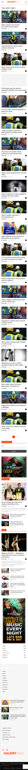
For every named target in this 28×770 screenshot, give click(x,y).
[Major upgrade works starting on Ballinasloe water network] (14, 228)
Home (2, 5)
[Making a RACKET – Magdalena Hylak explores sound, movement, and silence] (14, 542)
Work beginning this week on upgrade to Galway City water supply (13, 89)
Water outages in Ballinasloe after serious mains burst (13, 300)
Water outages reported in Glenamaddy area (10, 216)
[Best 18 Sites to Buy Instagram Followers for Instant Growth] (5, 702)
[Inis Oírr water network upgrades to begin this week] (14, 101)
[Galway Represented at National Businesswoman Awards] (5, 516)
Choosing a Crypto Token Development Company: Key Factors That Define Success (17, 523)
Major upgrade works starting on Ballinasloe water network (12, 237)
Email (2, 445)
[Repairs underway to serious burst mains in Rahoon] (14, 270)
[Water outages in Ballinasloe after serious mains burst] (14, 291)
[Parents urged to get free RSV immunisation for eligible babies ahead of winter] (5, 585)
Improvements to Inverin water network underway (11, 47)
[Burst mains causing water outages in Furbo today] (14, 334)
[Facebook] (3, 750)
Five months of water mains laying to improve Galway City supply (13, 258)
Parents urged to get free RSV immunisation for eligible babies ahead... (17, 585)
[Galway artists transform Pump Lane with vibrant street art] (5, 592)
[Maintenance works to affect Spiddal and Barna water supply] (14, 355)
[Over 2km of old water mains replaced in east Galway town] (14, 144)
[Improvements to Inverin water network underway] (14, 38)
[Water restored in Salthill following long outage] (14, 418)
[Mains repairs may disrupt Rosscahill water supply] (14, 17)
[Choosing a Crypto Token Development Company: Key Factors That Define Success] (5, 523)
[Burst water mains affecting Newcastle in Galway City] (14, 376)
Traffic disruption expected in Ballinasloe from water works (11, 131)
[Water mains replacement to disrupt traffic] (14, 165)
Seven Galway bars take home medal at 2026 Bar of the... (11, 503)
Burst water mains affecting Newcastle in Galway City (11, 385)
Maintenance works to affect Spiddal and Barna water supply (12, 364)
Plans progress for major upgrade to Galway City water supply (13, 195)
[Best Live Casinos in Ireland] (5, 709)
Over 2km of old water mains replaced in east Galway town (11, 152)
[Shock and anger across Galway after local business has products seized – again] (5, 716)
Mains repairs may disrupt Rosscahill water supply (10, 26)
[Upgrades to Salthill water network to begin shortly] (14, 313)
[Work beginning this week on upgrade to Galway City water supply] (14, 80)
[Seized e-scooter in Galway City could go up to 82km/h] (5, 570)
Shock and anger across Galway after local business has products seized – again (18, 716)
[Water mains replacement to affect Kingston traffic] (14, 59)
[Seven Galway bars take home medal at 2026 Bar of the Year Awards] (14, 491)
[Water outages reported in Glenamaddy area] (14, 207)
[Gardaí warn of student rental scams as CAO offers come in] (5, 578)
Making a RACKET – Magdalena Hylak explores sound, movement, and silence (13, 555)
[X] (7, 750)
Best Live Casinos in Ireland (16, 707)
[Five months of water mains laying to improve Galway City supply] (14, 249)
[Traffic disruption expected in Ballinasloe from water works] (14, 122)
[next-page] (20, 437)
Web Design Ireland (5, 765)
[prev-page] (7, 437)
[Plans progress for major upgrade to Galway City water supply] (14, 186)
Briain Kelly (3, 28)
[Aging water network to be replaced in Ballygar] (14, 397)
